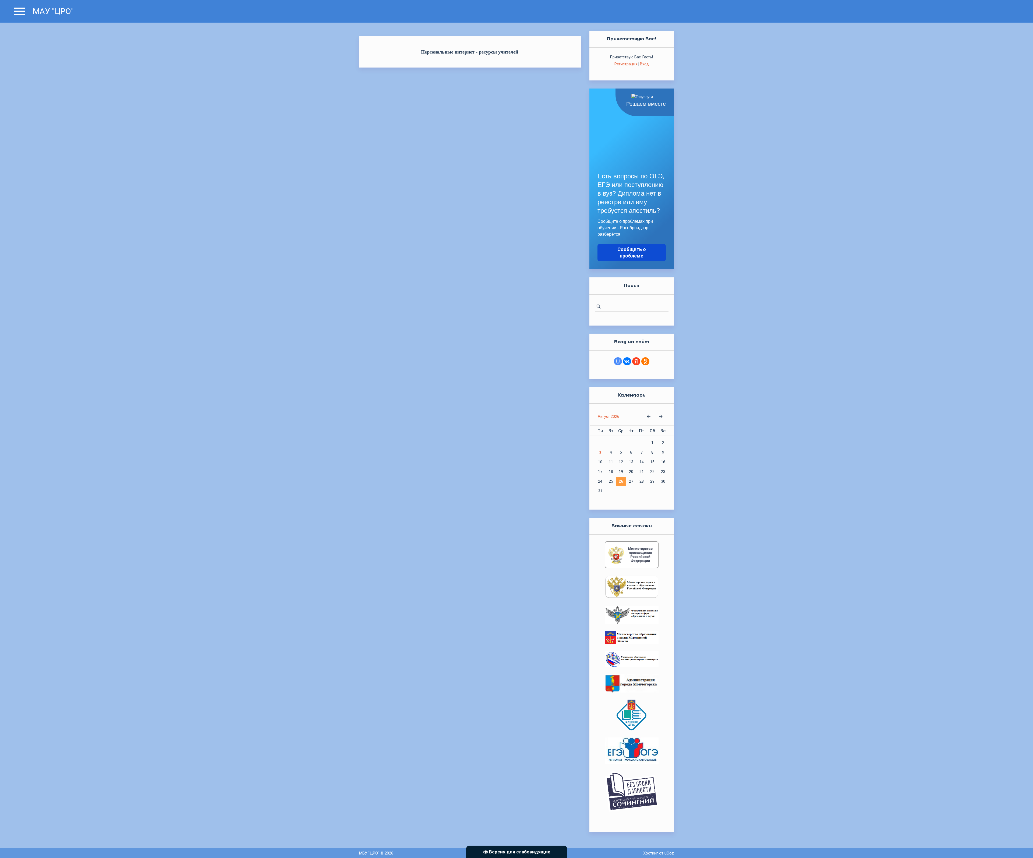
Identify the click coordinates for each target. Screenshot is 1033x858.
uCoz (669, 853)
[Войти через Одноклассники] (645, 361)
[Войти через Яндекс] (636, 361)
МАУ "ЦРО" (53, 11)
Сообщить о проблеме (631, 252)
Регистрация (626, 64)
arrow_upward (1021, 846)
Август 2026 (608, 416)
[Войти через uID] (618, 361)
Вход (644, 64)
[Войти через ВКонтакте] (627, 361)
